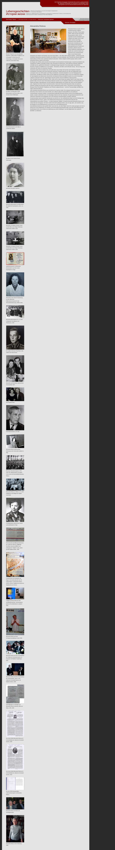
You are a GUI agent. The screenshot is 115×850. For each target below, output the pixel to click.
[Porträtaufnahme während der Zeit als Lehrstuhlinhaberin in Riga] (15, 521)
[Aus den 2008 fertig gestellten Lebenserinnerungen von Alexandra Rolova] (15, 789)
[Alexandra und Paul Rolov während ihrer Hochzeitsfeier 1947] (15, 381)
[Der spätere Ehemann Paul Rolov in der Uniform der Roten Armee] (15, 349)
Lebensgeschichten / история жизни (27, 19)
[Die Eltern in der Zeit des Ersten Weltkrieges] (15, 156)
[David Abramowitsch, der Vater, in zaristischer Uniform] (15, 125)
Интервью (72, 22)
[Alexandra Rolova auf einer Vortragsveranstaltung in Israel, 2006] (15, 634)
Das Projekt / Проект (11, 19)
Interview (67, 22)
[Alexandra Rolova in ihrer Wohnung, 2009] (15, 842)
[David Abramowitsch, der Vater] (15, 430)
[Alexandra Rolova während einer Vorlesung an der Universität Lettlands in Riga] (15, 447)
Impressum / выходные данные (46, 19)
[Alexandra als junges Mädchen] (15, 186)
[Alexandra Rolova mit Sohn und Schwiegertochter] (15, 809)
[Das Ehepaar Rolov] (15, 400)
